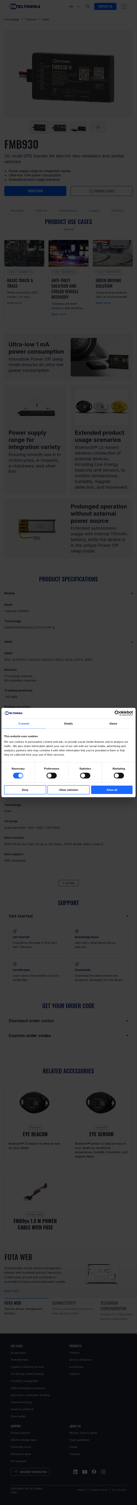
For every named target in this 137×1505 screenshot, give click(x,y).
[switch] (52, 775)
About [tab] (113, 723)
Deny (25, 789)
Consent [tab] (23, 723)
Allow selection (68, 789)
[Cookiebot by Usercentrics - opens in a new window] (117, 713)
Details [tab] (68, 723)
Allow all (111, 789)
